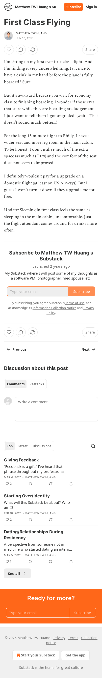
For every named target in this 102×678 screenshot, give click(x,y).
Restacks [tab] (36, 384)
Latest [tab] (23, 446)
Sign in (91, 7)
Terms (73, 637)
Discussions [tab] (42, 446)
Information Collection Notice (54, 308)
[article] (51, 472)
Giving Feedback (21, 459)
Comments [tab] (16, 384)
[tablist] (25, 384)
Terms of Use (74, 303)
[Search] (93, 446)
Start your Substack (38, 655)
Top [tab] (10, 446)
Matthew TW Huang (31, 33)
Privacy (59, 637)
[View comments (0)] (21, 50)
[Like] (9, 50)
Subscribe (73, 7)
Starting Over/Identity (27, 495)
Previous (19, 349)
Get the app (75, 655)
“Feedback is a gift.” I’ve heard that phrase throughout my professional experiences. (34, 469)
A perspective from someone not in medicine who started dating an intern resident (36, 547)
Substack (26, 667)
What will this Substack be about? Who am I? (37, 505)
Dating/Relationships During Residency (33, 534)
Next (85, 349)
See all (14, 573)
